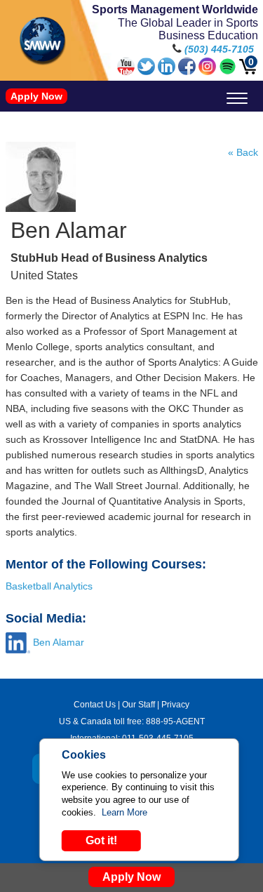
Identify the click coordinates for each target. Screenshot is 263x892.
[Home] (42, 40)
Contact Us (95, 705)
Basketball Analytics (49, 586)
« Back (243, 152)
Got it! (101, 840)
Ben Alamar (58, 642)
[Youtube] (126, 71)
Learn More (124, 812)
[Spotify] (227, 71)
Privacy (175, 705)
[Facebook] (187, 71)
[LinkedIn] (166, 71)
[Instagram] (207, 71)
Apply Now (36, 96)
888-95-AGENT (175, 721)
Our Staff (138, 705)
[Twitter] (146, 71)
